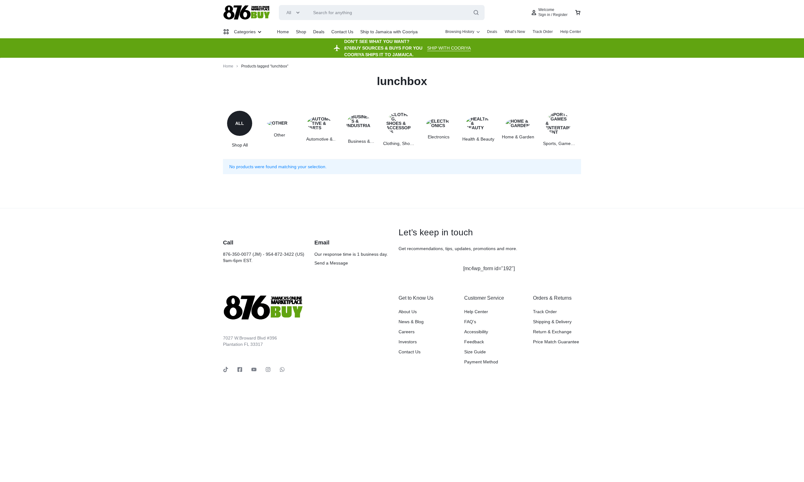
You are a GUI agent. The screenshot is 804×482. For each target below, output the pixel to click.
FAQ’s (470, 321)
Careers (407, 331)
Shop (301, 31)
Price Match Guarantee (556, 341)
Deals (318, 31)
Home (283, 31)
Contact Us (342, 31)
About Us (408, 311)
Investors (408, 341)
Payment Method (481, 361)
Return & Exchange (552, 331)
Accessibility (476, 331)
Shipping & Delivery (552, 321)
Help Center (570, 31)
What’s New (515, 31)
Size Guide (475, 351)
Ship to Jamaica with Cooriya (389, 31)
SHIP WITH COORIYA (449, 48)
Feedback (474, 341)
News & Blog (411, 321)
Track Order (543, 31)
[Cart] (578, 12)
